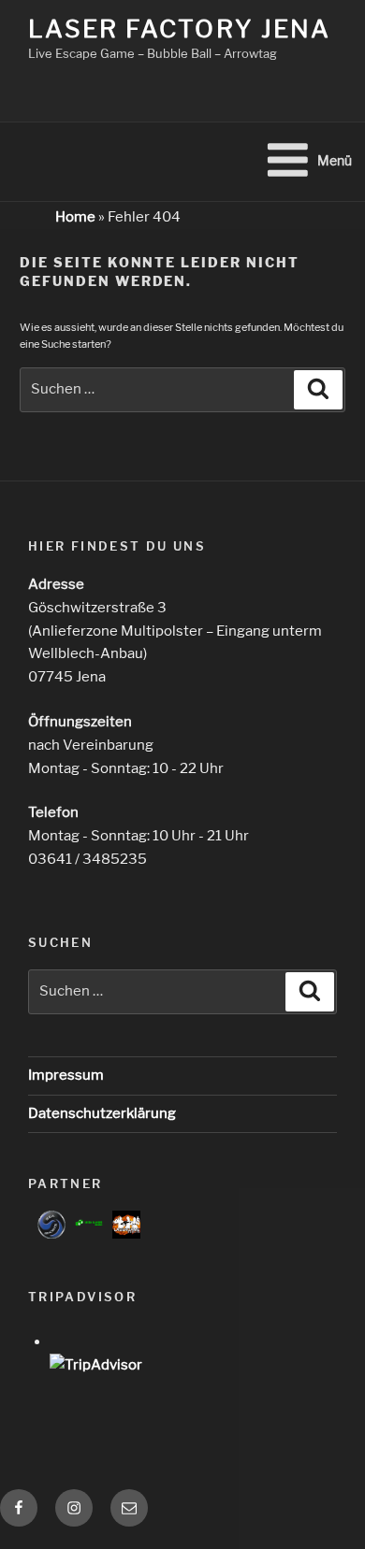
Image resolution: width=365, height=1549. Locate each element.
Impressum (66, 1075)
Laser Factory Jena (179, 28)
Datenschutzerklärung (102, 1113)
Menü (334, 160)
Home (75, 216)
